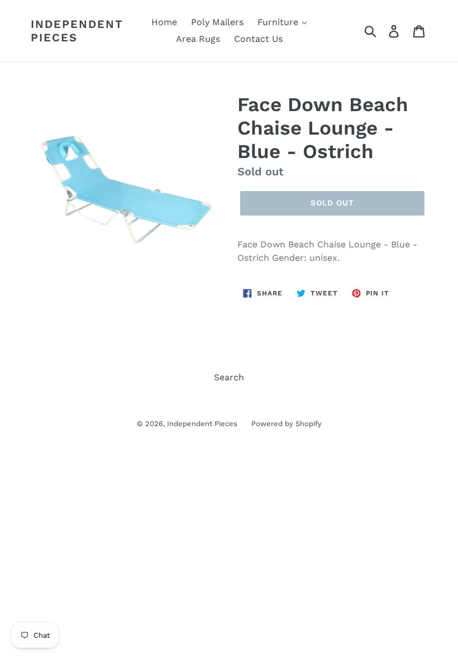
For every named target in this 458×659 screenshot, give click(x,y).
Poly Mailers (217, 22)
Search (229, 377)
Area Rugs (198, 39)
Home (164, 22)
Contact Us (258, 39)
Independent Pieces (77, 30)
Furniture (279, 22)
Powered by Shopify (286, 423)
